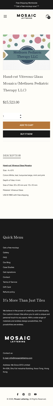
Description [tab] (12, 155)
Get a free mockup (11, 248)
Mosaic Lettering (21, 399)
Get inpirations (9, 272)
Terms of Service (10, 282)
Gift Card (7, 287)
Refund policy (9, 292)
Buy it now (26, 134)
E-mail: (6, 358)
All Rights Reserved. (37, 399)
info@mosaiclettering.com (20, 358)
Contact (6, 277)
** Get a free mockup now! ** (26, 6)
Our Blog (6, 262)
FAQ (5, 257)
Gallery (6, 252)
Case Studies (8, 267)
